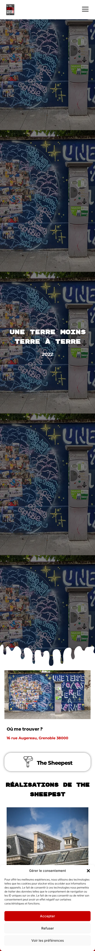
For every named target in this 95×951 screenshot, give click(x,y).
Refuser (47, 928)
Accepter (47, 916)
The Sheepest (54, 763)
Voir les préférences (47, 940)
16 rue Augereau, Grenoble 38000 (37, 738)
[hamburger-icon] (85, 9)
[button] (88, 871)
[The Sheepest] (28, 761)
